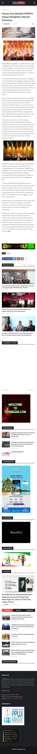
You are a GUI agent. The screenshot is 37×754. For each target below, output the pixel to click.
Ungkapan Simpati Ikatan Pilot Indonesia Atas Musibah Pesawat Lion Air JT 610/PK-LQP (23, 434)
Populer (7, 610)
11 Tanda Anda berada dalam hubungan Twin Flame (22, 635)
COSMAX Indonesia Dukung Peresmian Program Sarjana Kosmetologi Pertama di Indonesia (22, 626)
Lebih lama (31, 390)
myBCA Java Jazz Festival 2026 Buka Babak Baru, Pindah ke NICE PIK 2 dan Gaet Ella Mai (16, 310)
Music (8, 10)
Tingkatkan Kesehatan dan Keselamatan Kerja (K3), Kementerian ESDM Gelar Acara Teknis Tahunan (23, 444)
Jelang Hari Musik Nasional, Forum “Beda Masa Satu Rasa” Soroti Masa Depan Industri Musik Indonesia (17, 334)
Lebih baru (6, 390)
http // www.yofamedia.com (15, 698)
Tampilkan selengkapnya (28, 265)
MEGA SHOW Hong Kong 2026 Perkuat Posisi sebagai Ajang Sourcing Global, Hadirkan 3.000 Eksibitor (23, 652)
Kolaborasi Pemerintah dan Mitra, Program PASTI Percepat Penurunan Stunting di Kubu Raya (22, 617)
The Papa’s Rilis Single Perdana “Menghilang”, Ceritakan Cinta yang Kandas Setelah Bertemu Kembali (18, 286)
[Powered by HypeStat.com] (10, 742)
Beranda (4, 10)
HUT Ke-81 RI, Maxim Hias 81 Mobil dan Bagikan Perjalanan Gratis (23, 643)
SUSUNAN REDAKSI (17, 452)
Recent (18, 610)
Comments (29, 610)
